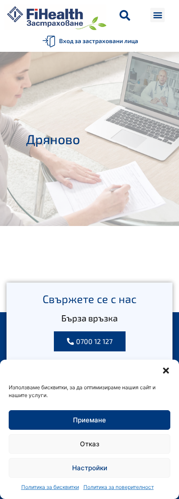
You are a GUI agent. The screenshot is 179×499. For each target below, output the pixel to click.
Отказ (89, 444)
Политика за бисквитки (50, 487)
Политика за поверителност (118, 487)
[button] (166, 370)
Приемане (89, 420)
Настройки (89, 468)
